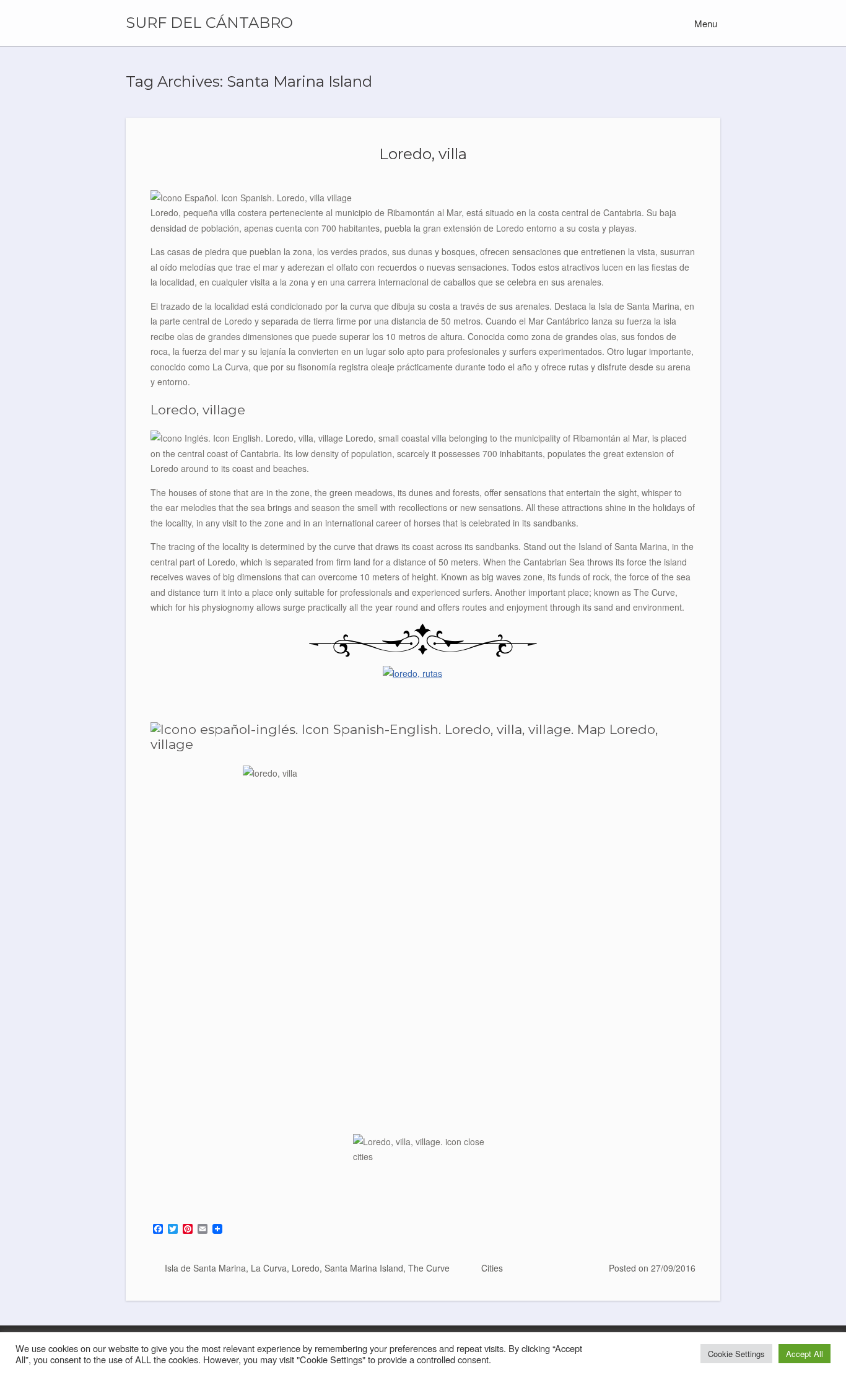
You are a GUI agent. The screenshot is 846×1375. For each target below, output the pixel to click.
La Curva (269, 1268)
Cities (492, 1268)
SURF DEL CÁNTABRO (209, 22)
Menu (704, 23)
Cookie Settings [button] (736, 1354)
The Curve (429, 1268)
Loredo (306, 1268)
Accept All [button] (804, 1354)
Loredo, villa (423, 153)
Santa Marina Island (364, 1268)
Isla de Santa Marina (205, 1268)
